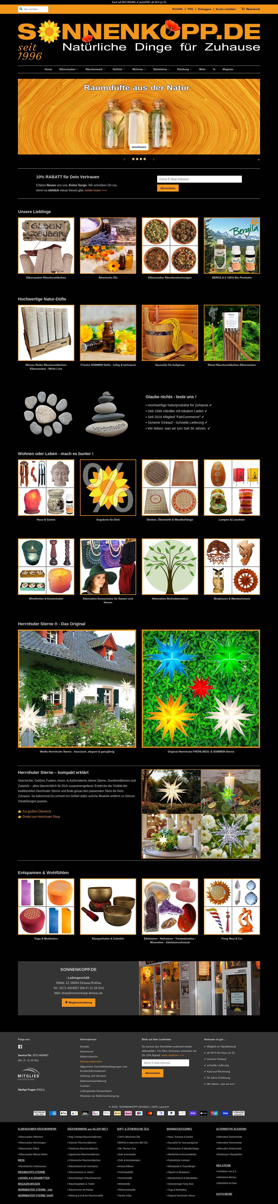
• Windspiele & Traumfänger (181, 1166)
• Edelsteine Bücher (226, 1177)
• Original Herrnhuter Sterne (181, 1195)
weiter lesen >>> (96, 190)
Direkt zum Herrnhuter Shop (41, 816)
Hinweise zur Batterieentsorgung (99, 1096)
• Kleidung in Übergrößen (229, 1154)
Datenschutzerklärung (93, 1081)
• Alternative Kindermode (229, 1148)
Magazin (228, 69)
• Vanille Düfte (124, 1195)
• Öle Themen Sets (126, 1148)
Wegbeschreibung (80, 1002)
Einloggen (204, 9)
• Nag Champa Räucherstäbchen (85, 1137)
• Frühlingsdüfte (125, 1172)
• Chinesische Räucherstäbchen (84, 1160)
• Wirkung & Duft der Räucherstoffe (85, 1195)
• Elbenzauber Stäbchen (30, 1137)
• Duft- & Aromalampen (128, 1160)
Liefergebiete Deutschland (95, 1091)
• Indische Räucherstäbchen (82, 1142)
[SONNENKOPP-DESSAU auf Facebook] (20, 1047)
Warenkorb (253, 9)
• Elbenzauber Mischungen (32, 1142)
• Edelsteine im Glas (226, 1183)
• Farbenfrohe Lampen (178, 1160)
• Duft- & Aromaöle (126, 1154)
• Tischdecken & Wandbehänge (183, 1148)
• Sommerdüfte (124, 1178)
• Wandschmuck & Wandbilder (182, 1178)
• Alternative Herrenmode (229, 1142)
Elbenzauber (67, 69)
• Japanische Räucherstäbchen (84, 1154)
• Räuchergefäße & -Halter (81, 1184)
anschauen (139, 146)
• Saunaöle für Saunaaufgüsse (182, 1142)
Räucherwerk (94, 69)
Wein (202, 69)
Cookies (85, 1086)
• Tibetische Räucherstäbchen (83, 1148)
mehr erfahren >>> (173, 1055)
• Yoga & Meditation (177, 1189)
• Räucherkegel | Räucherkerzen (84, 1178)
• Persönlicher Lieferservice (32, 1166)
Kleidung (183, 69)
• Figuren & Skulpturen (178, 1172)
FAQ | (192, 8)
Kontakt (84, 1046)
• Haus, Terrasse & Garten (180, 1137)
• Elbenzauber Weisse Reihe (32, 1154)
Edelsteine (160, 69)
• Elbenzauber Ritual (28, 1148)
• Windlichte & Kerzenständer (181, 1154)
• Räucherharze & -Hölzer (81, 1172)
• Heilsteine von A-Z (226, 1171)
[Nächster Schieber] (154, 159)
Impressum (86, 1051)
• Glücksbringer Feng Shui (180, 1184)
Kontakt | (179, 8)
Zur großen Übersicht (37, 811)
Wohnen (138, 69)
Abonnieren (167, 188)
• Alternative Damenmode (229, 1137)
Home (48, 69)
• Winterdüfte (123, 1184)
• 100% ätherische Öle (128, 1137)
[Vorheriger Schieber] (124, 159)
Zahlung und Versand (93, 1075)
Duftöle (118, 69)
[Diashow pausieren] (259, 159)
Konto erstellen (226, 9)
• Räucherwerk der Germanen (83, 1166)
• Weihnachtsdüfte (126, 1189)
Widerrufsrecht (89, 1056)
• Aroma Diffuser (125, 1166)
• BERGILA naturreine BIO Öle (132, 1142)
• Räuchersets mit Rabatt (80, 1189)
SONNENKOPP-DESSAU (134, 1106)
